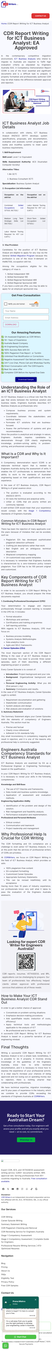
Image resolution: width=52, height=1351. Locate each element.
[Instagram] (22, 1189)
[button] (20, 1337)
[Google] (36, 1189)
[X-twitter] (8, 1189)
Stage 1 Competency (40, 511)
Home (4, 23)
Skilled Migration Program (22, 255)
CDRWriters (9, 857)
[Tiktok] (32, 1189)
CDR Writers (6, 1197)
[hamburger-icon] (48, 9)
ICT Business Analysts (25, 59)
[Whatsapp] (27, 1189)
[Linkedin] (17, 1189)
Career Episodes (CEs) (14, 648)
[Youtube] (13, 1189)
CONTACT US (40, 16)
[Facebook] (3, 1189)
